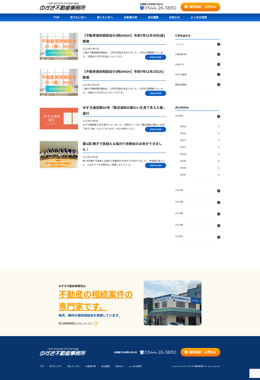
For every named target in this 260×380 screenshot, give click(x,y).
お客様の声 (130, 17)
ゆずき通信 (180, 74)
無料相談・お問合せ (202, 6)
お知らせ (174, 17)
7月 (181, 133)
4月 (181, 154)
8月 (181, 126)
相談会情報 (180, 84)
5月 (181, 147)
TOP (56, 17)
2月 (181, 167)
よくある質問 (198, 17)
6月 (181, 140)
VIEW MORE (155, 57)
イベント (179, 44)
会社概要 (153, 17)
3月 (181, 161)
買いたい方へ (105, 17)
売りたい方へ (78, 17)
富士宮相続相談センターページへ (75, 323)
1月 (181, 174)
